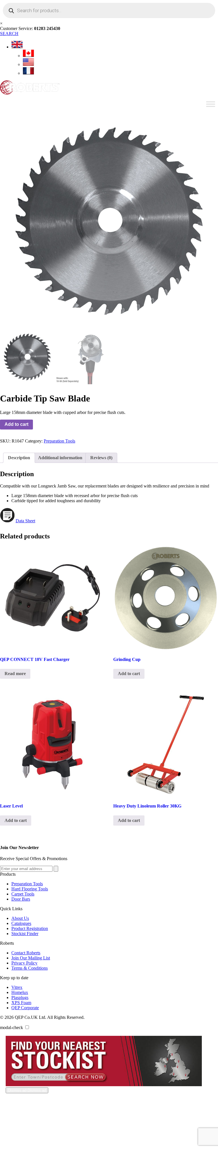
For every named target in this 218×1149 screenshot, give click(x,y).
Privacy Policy (24, 963)
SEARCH (9, 33)
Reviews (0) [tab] (101, 457)
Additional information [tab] (60, 457)
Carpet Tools (22, 894)
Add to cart (16, 424)
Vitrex (16, 987)
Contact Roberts (25, 952)
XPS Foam (21, 1002)
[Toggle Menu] (210, 104)
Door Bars (20, 899)
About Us (20, 918)
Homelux (19, 992)
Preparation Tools (59, 441)
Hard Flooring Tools (29, 888)
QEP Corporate (25, 1007)
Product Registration (29, 928)
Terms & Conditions (29, 968)
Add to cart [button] (129, 673)
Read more (15, 673)
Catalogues (21, 923)
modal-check (11, 1027)
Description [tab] (19, 457)
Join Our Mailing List (30, 957)
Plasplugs (19, 997)
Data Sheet (25, 520)
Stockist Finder (24, 933)
